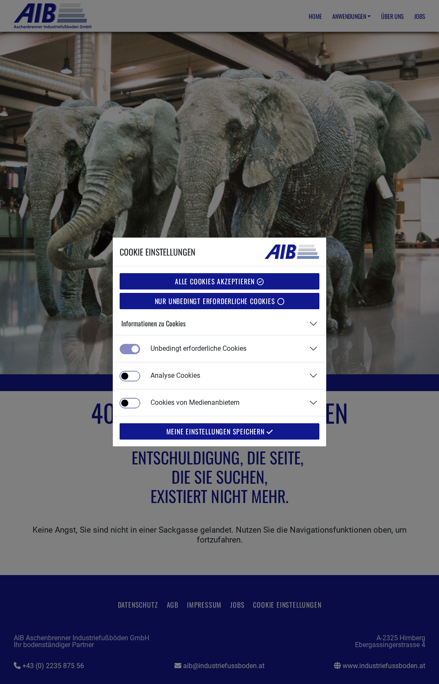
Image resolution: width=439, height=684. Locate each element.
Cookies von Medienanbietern (195, 402)
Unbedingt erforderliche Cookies (198, 348)
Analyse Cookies (175, 375)
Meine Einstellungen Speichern (216, 431)
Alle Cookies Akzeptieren (216, 281)
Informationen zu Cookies (153, 323)
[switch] (130, 376)
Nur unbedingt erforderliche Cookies (216, 301)
